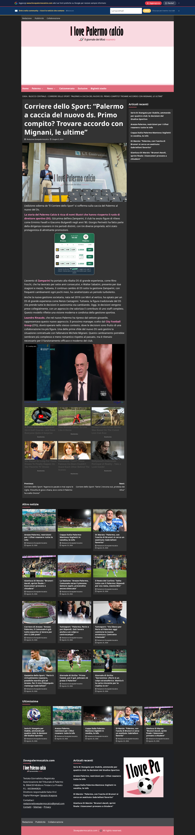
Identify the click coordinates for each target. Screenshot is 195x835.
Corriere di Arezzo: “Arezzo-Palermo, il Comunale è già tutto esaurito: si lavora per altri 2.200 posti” (38, 630)
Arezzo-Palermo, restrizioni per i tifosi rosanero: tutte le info (38, 537)
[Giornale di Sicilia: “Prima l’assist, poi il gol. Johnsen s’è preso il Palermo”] (74, 661)
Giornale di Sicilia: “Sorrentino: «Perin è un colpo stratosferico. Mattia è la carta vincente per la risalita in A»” (109, 680)
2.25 (73, 250)
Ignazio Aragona (48, 795)
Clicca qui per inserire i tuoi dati (163, 11)
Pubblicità (39, 18)
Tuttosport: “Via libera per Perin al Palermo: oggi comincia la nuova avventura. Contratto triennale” (108, 631)
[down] (42, 89)
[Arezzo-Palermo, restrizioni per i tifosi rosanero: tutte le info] (39, 520)
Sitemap (37, 807)
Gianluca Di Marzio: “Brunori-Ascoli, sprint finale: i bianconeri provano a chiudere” (38, 584)
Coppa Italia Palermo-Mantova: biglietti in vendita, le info (71, 537)
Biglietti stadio (98, 88)
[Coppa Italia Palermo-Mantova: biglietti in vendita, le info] (74, 520)
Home (25, 88)
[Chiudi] (178, 3)
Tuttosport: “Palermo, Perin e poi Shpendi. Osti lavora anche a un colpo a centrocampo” (74, 630)
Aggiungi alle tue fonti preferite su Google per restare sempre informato (62, 3)
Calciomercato (67, 88)
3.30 (62, 250)
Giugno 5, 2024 (57, 139)
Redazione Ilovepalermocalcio (38, 139)
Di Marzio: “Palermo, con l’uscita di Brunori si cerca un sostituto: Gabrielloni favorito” (109, 538)
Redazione (27, 18)
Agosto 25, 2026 (31, 545)
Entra (147, 11)
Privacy (47, 807)
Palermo (36, 88)
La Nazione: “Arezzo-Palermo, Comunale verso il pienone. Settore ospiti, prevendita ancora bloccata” (74, 584)
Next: (100, 486)
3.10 (67, 250)
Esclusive (82, 88)
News (50, 88)
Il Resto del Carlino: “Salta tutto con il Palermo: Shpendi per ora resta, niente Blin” (110, 583)
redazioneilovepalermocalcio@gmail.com (43, 803)
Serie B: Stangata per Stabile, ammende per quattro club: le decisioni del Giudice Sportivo (151, 115)
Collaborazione (53, 18)
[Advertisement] (97, 65)
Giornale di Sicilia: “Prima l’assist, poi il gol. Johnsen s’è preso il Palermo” (74, 678)
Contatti (27, 807)
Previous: (48, 488)
